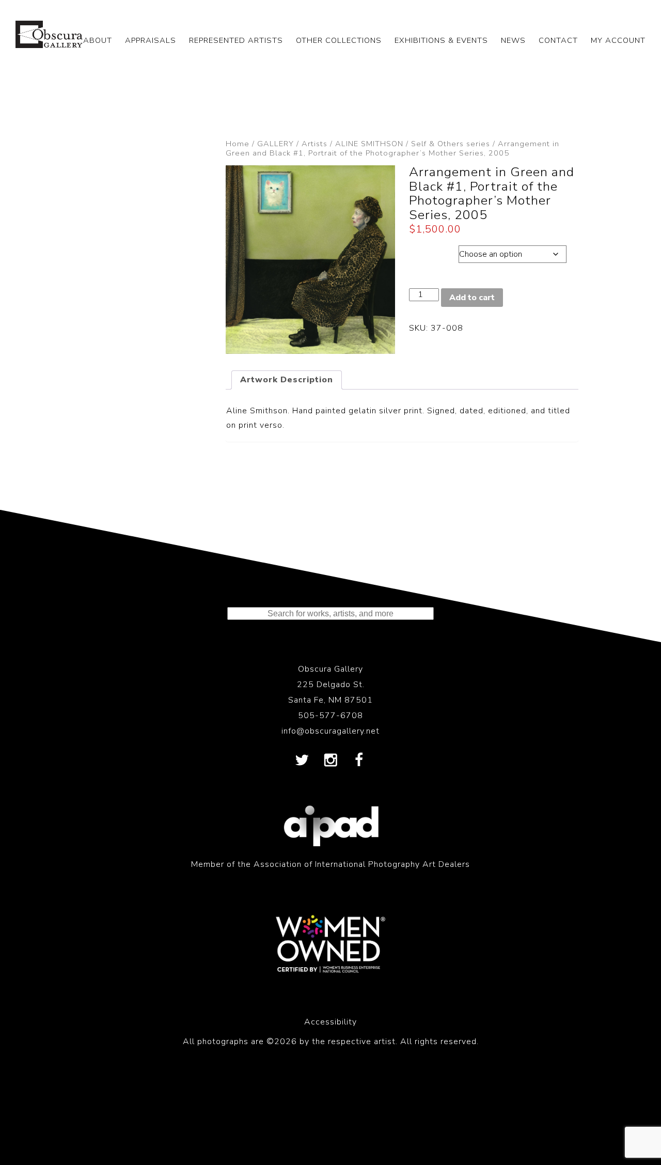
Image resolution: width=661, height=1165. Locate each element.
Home (237, 143)
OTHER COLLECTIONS (339, 40)
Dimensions (433, 251)
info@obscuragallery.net (330, 731)
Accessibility (330, 1022)
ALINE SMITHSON (369, 143)
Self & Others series (450, 143)
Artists (314, 143)
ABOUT (97, 40)
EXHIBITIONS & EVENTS (441, 40)
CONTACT (558, 40)
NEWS (513, 40)
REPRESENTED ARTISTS (236, 40)
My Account (618, 40)
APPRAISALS (150, 40)
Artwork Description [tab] (286, 379)
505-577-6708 (330, 715)
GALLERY (275, 143)
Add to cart (472, 297)
